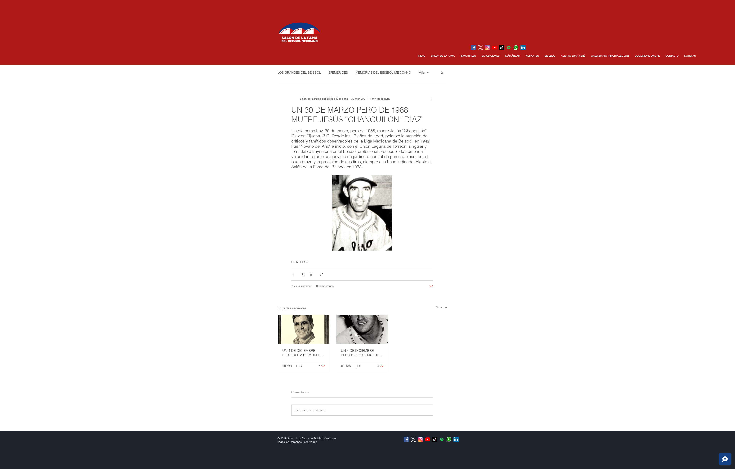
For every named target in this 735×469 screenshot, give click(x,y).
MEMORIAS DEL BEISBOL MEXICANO (383, 72)
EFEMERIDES (338, 72)
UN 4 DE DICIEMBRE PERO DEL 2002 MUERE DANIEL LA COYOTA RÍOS (361, 352)
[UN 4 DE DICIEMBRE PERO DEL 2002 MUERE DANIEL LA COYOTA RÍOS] (362, 329)
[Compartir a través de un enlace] (321, 274)
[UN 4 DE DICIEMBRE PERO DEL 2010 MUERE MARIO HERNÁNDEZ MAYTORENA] (303, 329)
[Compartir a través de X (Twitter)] (302, 274)
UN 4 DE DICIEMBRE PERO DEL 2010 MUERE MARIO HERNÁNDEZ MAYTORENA (301, 352)
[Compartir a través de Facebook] (293, 274)
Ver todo (441, 307)
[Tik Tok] (501, 47)
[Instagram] (487, 47)
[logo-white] (480, 47)
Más (422, 72)
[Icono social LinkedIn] (523, 47)
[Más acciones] (430, 98)
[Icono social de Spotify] (508, 47)
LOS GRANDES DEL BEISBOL (299, 72)
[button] (443, 56)
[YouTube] (494, 47)
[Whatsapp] (516, 47)
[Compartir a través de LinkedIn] (312, 274)
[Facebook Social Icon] (473, 47)
